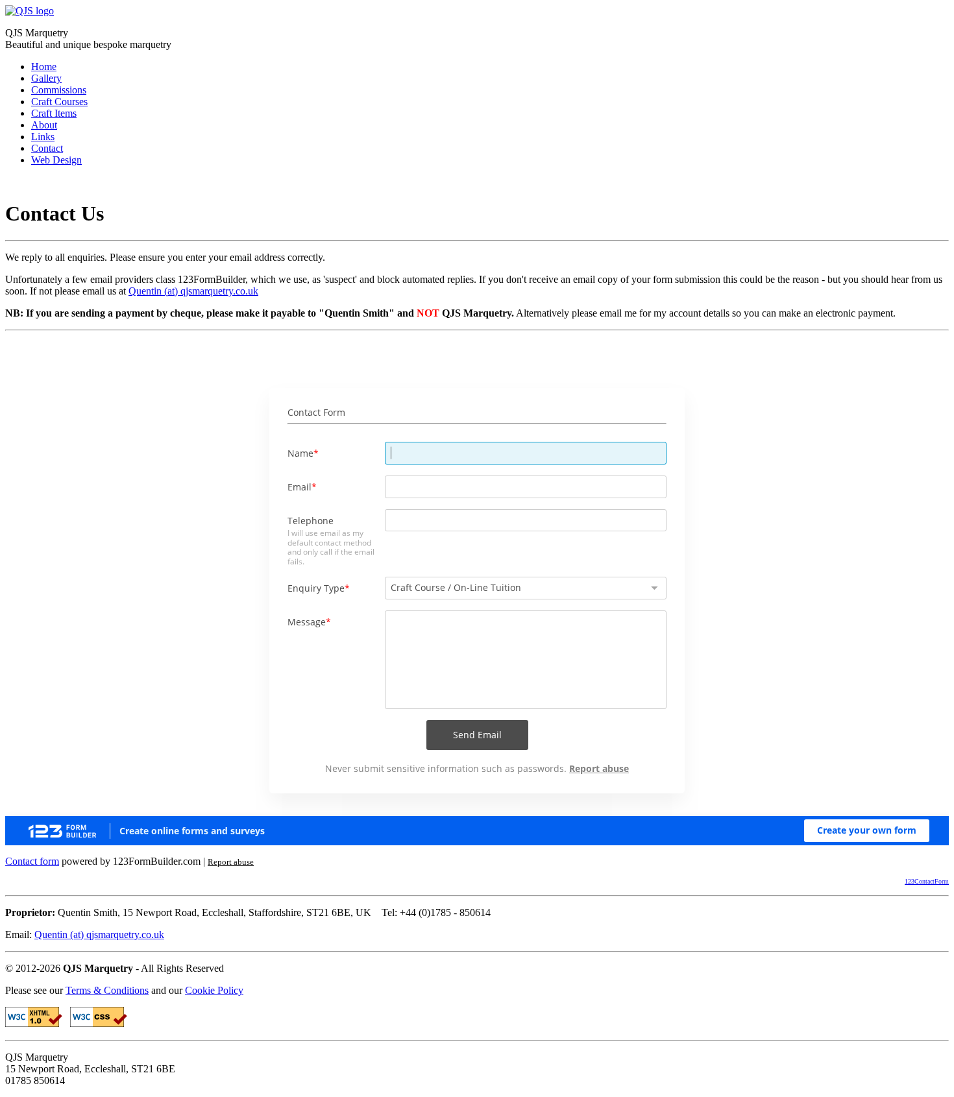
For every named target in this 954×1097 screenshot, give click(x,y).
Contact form (32, 861)
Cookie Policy (214, 990)
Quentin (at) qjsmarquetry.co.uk (193, 290)
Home (43, 66)
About (44, 124)
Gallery (46, 78)
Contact (47, 148)
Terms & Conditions (107, 990)
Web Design (56, 159)
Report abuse (231, 862)
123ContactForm (927, 881)
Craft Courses (59, 101)
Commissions (58, 89)
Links (43, 136)
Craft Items (54, 113)
